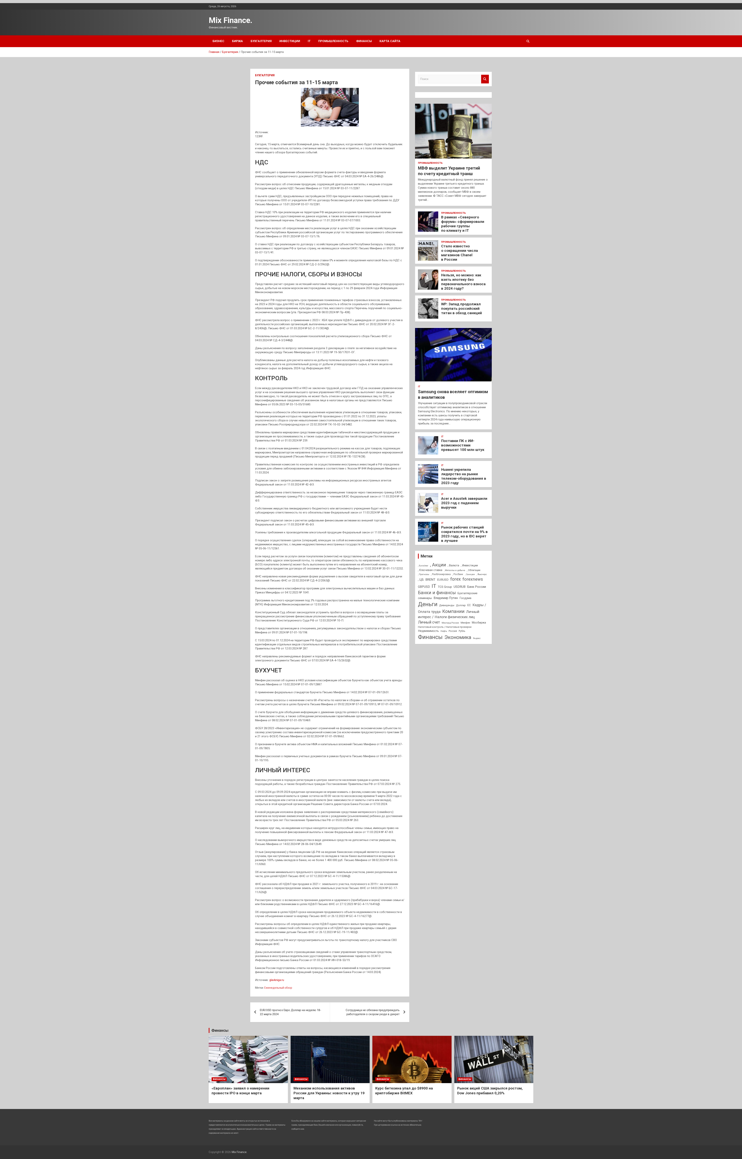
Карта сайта (390, 41)
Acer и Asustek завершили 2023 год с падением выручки (464, 503)
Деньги (427, 604)
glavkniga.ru (276, 980)
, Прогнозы (423, 574)
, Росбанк (457, 574)
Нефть (444, 631)
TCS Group (445, 587)
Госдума (465, 598)
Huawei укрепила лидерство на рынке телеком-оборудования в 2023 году (463, 476)
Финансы (364, 41)
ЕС (469, 605)
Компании (453, 611)
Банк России (476, 587)
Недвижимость (428, 631)
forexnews (472, 579)
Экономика (457, 637)
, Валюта (453, 565)
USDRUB (459, 587)
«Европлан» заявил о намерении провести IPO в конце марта (240, 1090)
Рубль (462, 631)
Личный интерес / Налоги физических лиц (448, 614)
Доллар (461, 605)
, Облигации (473, 570)
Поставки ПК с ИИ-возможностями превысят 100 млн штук (462, 445)
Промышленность (333, 41)
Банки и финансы (437, 592)
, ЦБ (421, 579)
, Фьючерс (482, 574)
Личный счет (429, 622)
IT (309, 41)
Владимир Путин (446, 598)
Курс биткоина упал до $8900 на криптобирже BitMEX (404, 1090)
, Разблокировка (441, 574)
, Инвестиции (469, 565)
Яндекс (477, 638)
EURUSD (442, 579)
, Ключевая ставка (430, 570)
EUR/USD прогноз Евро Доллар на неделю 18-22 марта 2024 (290, 1012)
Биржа (237, 41)
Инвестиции (289, 41)
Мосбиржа (479, 622)
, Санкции (470, 574)
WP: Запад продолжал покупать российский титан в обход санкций (461, 308)
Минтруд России (450, 622)
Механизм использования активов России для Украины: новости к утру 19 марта (329, 1093)
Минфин (465, 622)
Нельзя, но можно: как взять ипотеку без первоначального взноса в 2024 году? (463, 281)
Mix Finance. (230, 20)
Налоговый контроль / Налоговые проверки (444, 626)
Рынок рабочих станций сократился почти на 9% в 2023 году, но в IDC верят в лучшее (464, 534)
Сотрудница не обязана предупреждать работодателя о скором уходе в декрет (373, 1012)
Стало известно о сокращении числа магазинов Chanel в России (459, 252)
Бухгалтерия (261, 41)
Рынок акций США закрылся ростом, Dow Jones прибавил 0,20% (490, 1090)
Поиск (485, 79)
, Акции (438, 565)
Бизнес (218, 41)
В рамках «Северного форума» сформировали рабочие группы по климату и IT (462, 223)
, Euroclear (423, 565)
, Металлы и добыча (454, 570)
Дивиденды (446, 605)
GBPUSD (424, 587)
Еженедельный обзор (278, 987)
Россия (453, 631)
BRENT (430, 579)
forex (455, 579)
